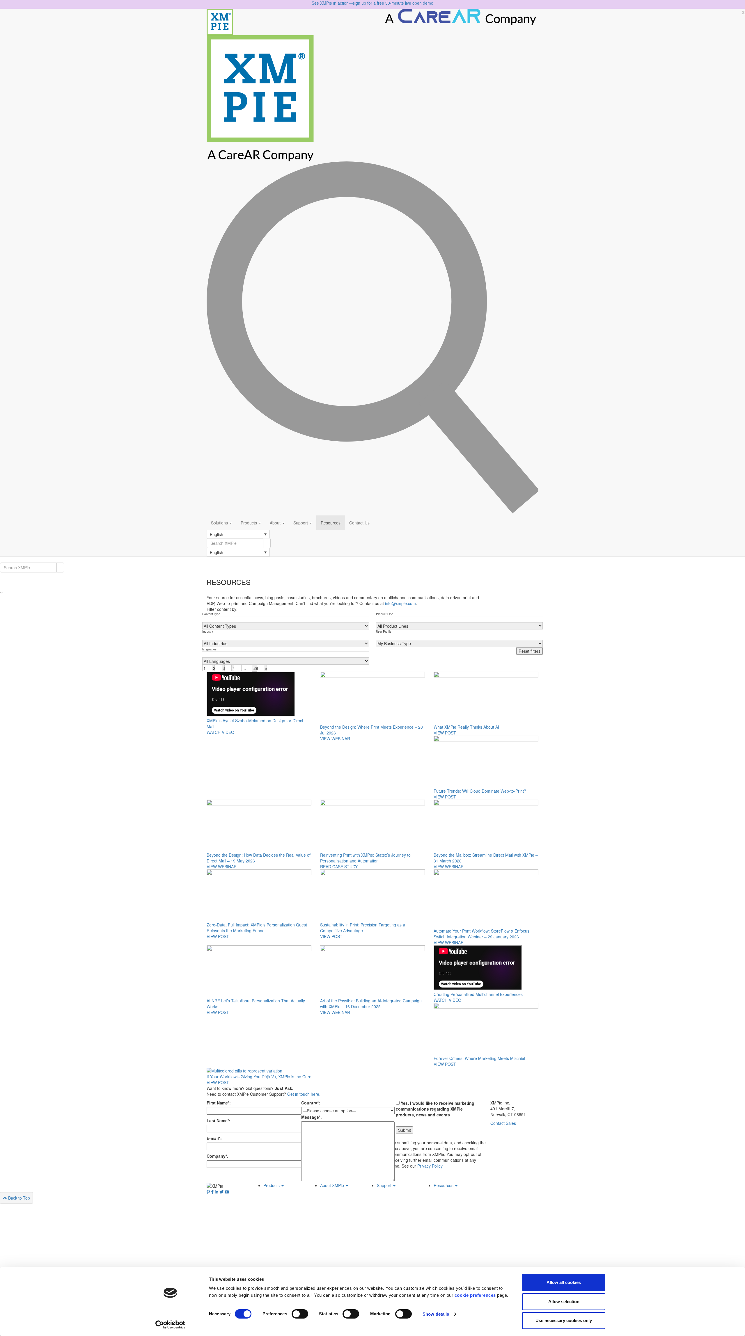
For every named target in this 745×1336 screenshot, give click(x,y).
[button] (238, 534)
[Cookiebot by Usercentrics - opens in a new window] (170, 1324)
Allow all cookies (564, 1282)
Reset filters (529, 651)
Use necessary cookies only (563, 1320)
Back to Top (18, 1198)
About (276, 523)
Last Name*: (218, 1120)
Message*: (311, 1117)
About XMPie (332, 1185)
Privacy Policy (430, 1166)
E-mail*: (214, 1138)
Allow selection (563, 1301)
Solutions (220, 523)
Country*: (310, 1103)
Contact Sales (503, 1123)
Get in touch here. (303, 1094)
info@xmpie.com (400, 603)
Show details (436, 1314)
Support (301, 523)
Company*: (217, 1156)
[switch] (300, 1314)
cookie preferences (475, 1295)
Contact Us (359, 523)
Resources (330, 523)
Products (249, 523)
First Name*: (219, 1103)
